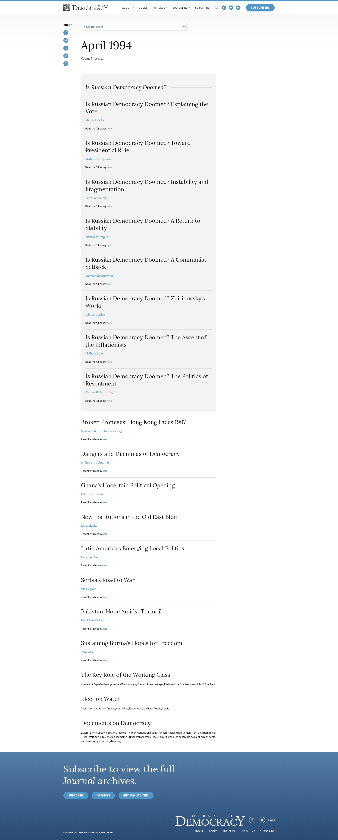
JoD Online (180, 7)
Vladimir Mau (94, 353)
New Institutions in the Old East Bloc (129, 516)
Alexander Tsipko (96, 237)
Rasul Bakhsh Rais (92, 620)
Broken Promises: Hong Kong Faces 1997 (133, 422)
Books (143, 7)
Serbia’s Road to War (108, 579)
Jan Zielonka (89, 525)
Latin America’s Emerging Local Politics (132, 548)
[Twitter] (231, 7)
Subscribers (260, 7)
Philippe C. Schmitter (95, 462)
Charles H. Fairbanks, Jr (100, 392)
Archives (103, 795)
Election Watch (101, 698)
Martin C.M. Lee (91, 431)
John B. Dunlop (95, 314)
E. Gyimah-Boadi (92, 494)
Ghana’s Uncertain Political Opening (128, 485)
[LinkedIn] (238, 7)
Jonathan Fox (89, 557)
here (109, 128)
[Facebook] (224, 7)
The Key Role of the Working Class (125, 674)
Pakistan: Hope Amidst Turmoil (121, 611)
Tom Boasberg (113, 431)
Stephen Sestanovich (99, 276)
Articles (159, 7)
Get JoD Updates (136, 795)
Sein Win (87, 652)
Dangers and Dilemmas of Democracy (130, 453)
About (126, 7)
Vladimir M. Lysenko (98, 159)
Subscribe (202, 7)
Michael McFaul (95, 120)
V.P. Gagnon (88, 589)
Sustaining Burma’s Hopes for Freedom (131, 643)
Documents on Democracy (116, 723)
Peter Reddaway (96, 198)
